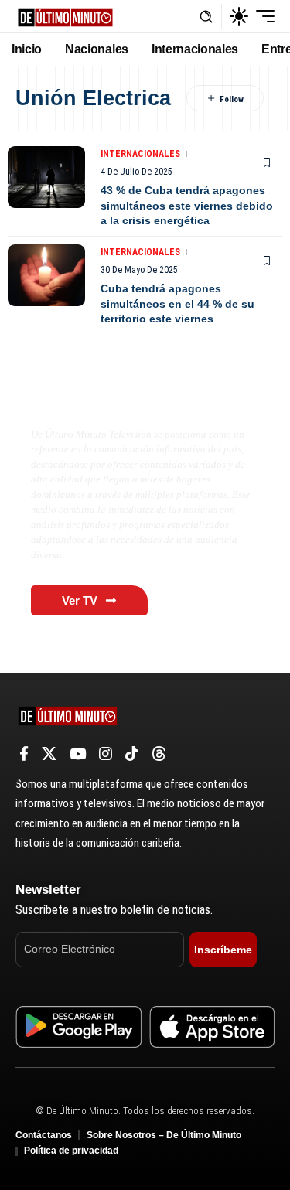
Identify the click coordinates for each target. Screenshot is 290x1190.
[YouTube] (78, 754)
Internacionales (140, 153)
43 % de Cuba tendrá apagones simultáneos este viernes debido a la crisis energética (187, 205)
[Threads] (159, 754)
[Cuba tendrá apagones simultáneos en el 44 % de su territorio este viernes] (46, 275)
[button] (206, 16)
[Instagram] (105, 754)
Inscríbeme (223, 949)
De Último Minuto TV (105, 401)
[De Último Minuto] (65, 15)
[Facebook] (23, 754)
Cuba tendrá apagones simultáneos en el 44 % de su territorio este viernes (177, 303)
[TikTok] (131, 754)
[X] (49, 754)
